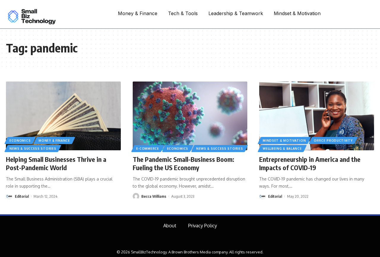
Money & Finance (54, 140)
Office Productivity (333, 140)
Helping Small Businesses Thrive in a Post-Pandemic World (56, 163)
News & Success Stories (33, 148)
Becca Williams (153, 196)
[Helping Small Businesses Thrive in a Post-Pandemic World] (63, 116)
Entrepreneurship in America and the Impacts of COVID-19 (309, 163)
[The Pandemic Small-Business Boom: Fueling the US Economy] (190, 116)
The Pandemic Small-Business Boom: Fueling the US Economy (183, 163)
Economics (20, 140)
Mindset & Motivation (284, 140)
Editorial (22, 196)
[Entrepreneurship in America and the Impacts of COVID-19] (316, 116)
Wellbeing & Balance (282, 148)
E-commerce (147, 148)
